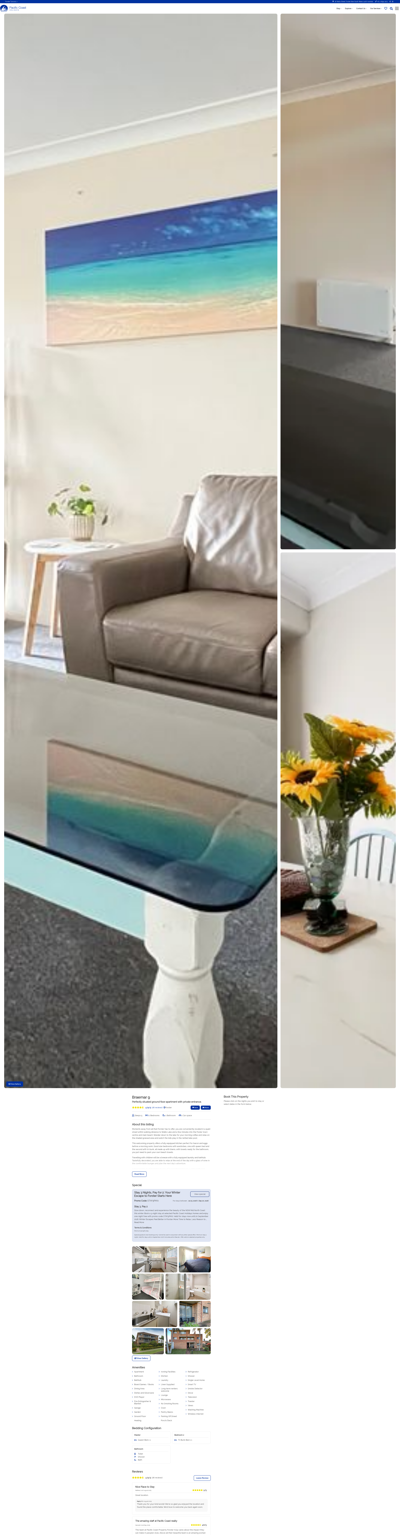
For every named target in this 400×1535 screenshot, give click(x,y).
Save (196, 1107)
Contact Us (360, 8)
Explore (348, 8)
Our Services (375, 8)
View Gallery (15, 1084)
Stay (338, 8)
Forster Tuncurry (10, 1)
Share (206, 1107)
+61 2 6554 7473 (382, 1)
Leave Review (202, 1478)
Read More (139, 1174)
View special (199, 1194)
